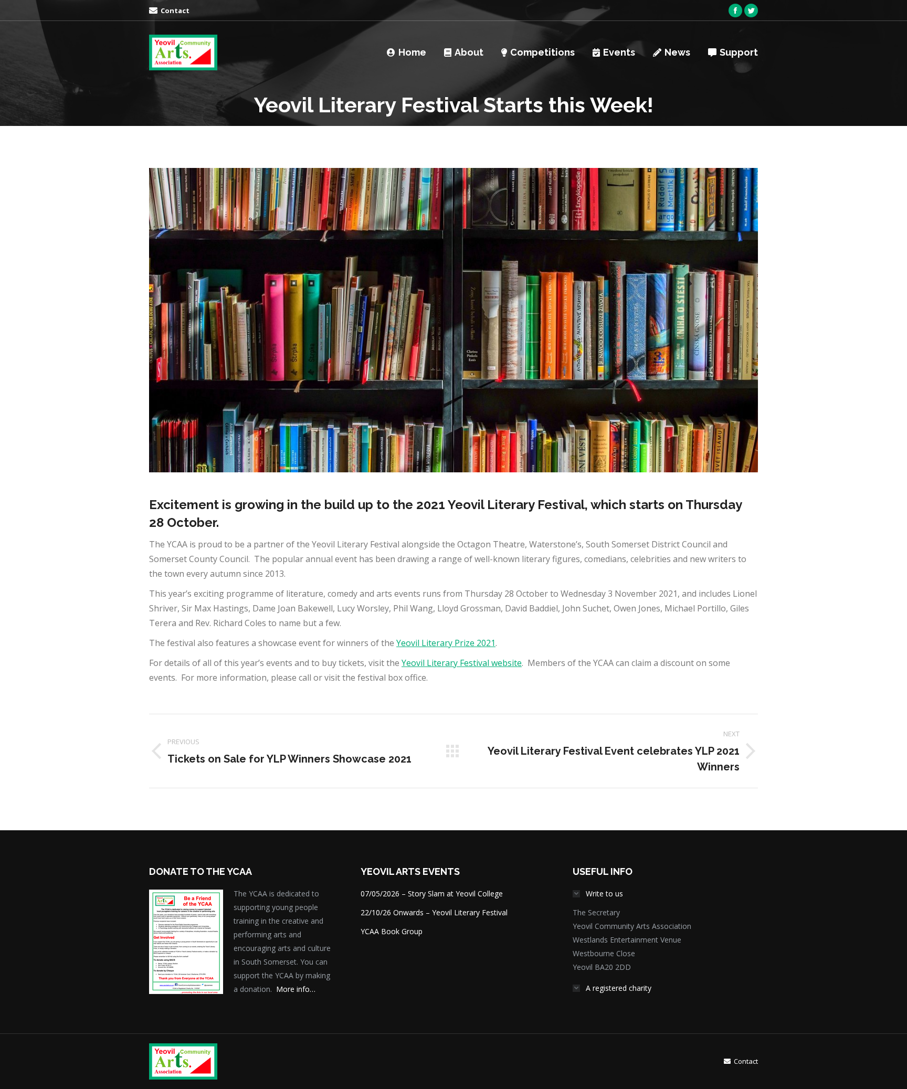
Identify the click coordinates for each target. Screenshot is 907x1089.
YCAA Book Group (392, 931)
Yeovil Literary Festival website (462, 663)
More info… (295, 989)
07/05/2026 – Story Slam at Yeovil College (432, 893)
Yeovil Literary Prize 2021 (445, 643)
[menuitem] (169, 11)
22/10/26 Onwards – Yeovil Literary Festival (434, 912)
